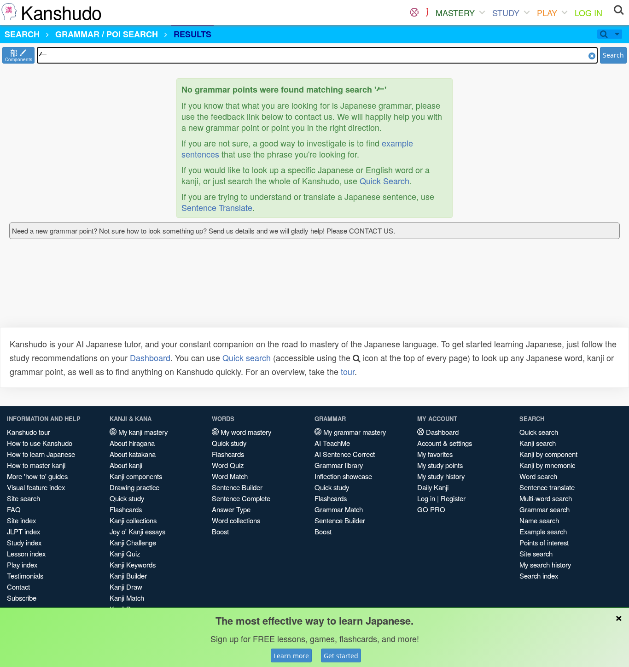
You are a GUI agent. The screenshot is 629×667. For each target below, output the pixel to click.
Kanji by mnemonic (547, 465)
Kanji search (537, 443)
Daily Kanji (432, 487)
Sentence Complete (241, 498)
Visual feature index (36, 487)
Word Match (230, 476)
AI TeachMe (332, 443)
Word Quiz (228, 465)
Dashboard (150, 357)
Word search (538, 476)
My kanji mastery (142, 432)
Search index (538, 575)
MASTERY (455, 12)
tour (348, 371)
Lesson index (26, 553)
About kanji (126, 465)
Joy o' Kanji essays (137, 531)
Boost (220, 531)
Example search (543, 531)
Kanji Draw (126, 586)
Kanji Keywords (133, 564)
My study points (440, 465)
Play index (22, 564)
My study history (441, 476)
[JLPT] (427, 12)
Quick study (127, 498)
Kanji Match (127, 598)
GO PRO (431, 509)
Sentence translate (547, 487)
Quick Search (384, 181)
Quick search (246, 357)
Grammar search (544, 509)
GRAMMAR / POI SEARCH (106, 34)
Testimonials (25, 575)
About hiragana (132, 443)
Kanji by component (548, 454)
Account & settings (444, 443)
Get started (341, 655)
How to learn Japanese (41, 454)
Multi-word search (545, 498)
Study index (24, 542)
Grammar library (338, 465)
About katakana (133, 454)
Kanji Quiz (125, 553)
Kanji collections (133, 520)
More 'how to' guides (37, 476)
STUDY (505, 12)
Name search (539, 520)
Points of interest (544, 542)
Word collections (236, 520)
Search (613, 55)
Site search (23, 498)
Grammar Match (338, 509)
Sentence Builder (237, 487)
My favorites (435, 454)
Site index (21, 520)
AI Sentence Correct (344, 454)
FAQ (14, 509)
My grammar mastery (353, 432)
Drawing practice (134, 487)
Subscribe (21, 598)
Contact (18, 586)
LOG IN (588, 12)
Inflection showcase (343, 476)
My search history (545, 564)
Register (453, 498)
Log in (426, 498)
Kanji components (136, 476)
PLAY (547, 12)
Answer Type (231, 509)
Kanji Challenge (133, 542)
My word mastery (245, 432)
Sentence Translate (216, 207)
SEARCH (22, 34)
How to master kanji (36, 465)
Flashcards (126, 509)
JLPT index (23, 531)
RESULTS (192, 34)
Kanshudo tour (28, 432)
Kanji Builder (128, 575)
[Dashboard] (414, 12)
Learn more (291, 655)
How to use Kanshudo (39, 443)
